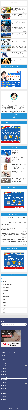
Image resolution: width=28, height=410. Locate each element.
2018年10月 (13, 379)
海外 (4, 309)
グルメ (4, 281)
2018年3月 (13, 399)
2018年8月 (13, 385)
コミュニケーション (7, 284)
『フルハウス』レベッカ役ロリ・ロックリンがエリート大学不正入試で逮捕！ (14, 229)
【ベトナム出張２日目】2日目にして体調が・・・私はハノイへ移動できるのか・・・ (13, 218)
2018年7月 (13, 388)
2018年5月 (13, 393)
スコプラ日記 (6, 287)
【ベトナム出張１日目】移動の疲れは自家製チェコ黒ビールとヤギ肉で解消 (14, 223)
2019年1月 (13, 371)
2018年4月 (13, 396)
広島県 (4, 302)
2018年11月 (13, 377)
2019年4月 (13, 363)
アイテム (5, 278)
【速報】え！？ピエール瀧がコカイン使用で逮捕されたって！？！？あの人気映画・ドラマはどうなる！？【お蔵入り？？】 (14, 234)
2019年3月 (13, 366)
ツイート (3, 355)
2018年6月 (13, 391)
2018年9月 (13, 382)
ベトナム (5, 293)
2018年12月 (13, 374)
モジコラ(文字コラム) (8, 296)
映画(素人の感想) (7, 305)
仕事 (4, 299)
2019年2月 (13, 368)
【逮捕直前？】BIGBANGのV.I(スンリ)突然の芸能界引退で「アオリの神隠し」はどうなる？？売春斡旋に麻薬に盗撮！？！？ (14, 241)
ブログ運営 (5, 290)
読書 (4, 312)
